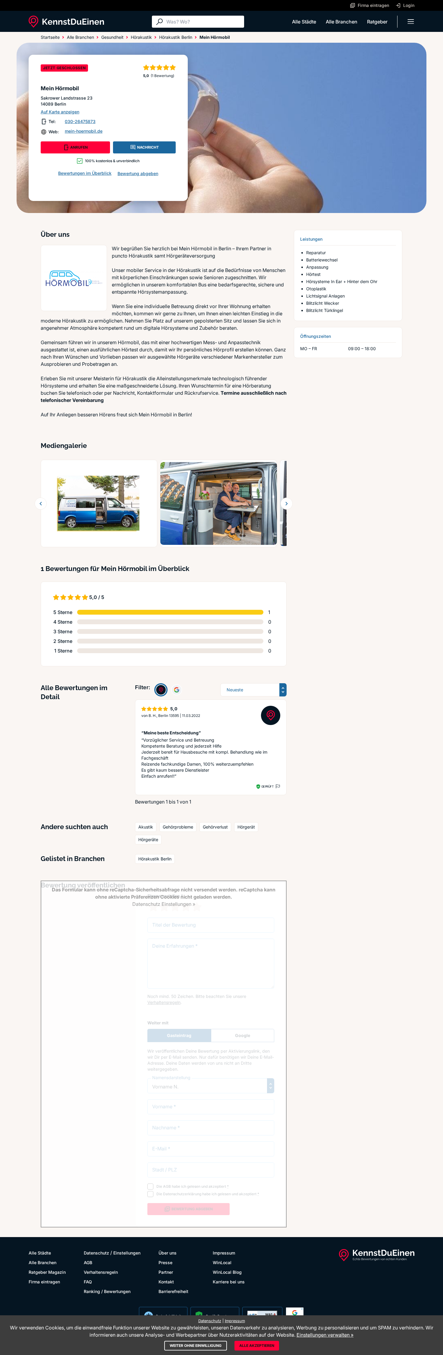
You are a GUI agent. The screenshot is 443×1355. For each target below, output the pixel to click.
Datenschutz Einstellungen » (163, 904)
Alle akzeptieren (256, 1345)
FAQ (88, 1281)
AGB (88, 1262)
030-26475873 (80, 121)
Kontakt (166, 1281)
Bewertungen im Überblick (85, 173)
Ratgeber (377, 22)
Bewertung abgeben (138, 173)
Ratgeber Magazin (47, 1272)
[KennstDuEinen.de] (66, 22)
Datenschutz (96, 1252)
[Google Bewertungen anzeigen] (176, 690)
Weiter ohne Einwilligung (196, 1345)
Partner (166, 1272)
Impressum (224, 1252)
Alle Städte (304, 22)
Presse (165, 1262)
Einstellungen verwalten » (325, 1335)
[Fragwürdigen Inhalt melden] (277, 786)
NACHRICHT (148, 147)
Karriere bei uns (229, 1281)
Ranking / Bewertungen (107, 1291)
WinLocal (222, 1262)
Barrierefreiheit (173, 1291)
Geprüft (267, 786)
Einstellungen (126, 1252)
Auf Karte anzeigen (60, 111)
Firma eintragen (44, 1281)
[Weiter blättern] (287, 504)
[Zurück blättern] (41, 504)
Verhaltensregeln (101, 1272)
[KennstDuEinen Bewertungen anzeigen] (161, 690)
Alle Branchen (341, 22)
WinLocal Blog (227, 1272)
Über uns (168, 1252)
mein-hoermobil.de (83, 131)
